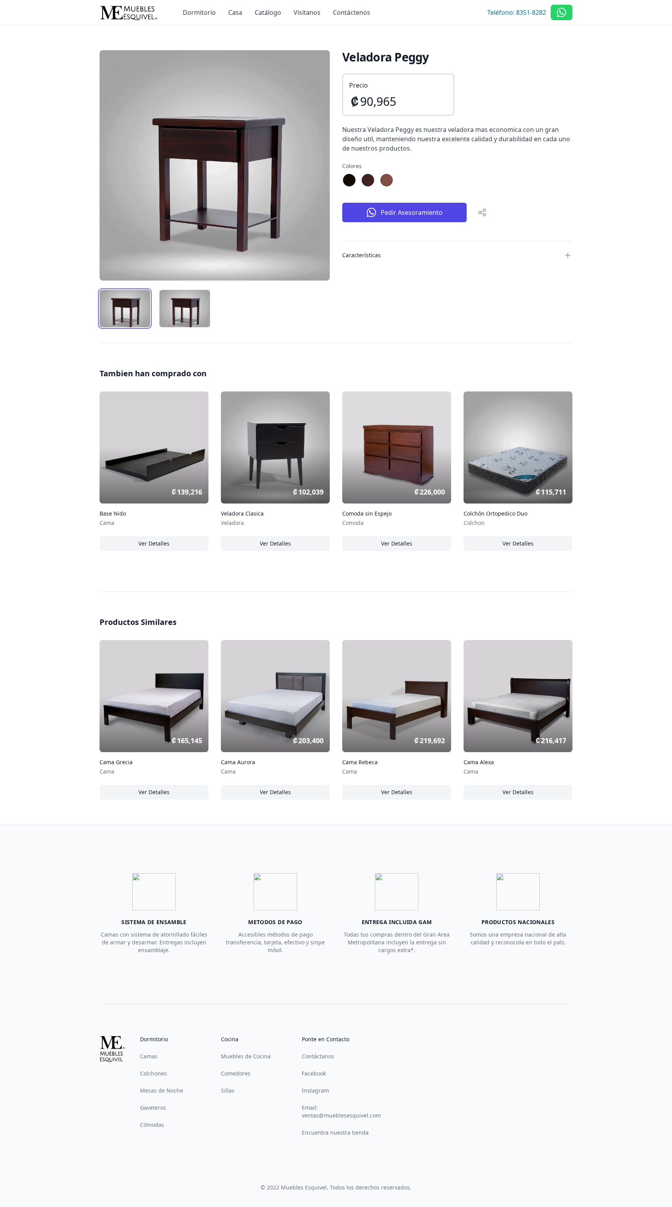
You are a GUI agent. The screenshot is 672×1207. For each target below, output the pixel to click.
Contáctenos (351, 12)
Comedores (235, 1073)
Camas (149, 1056)
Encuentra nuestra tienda (335, 1132)
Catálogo (268, 12)
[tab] (125, 308)
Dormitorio (199, 12)
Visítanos (307, 12)
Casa (235, 12)
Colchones (153, 1073)
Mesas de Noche (161, 1090)
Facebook (314, 1073)
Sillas (227, 1090)
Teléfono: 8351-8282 (516, 12)
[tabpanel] (215, 165)
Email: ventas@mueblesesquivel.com (341, 1111)
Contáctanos (318, 1056)
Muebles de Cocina (246, 1056)
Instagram (315, 1090)
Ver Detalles (160, 545)
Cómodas (152, 1124)
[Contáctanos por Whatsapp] (561, 12)
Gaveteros (153, 1107)
